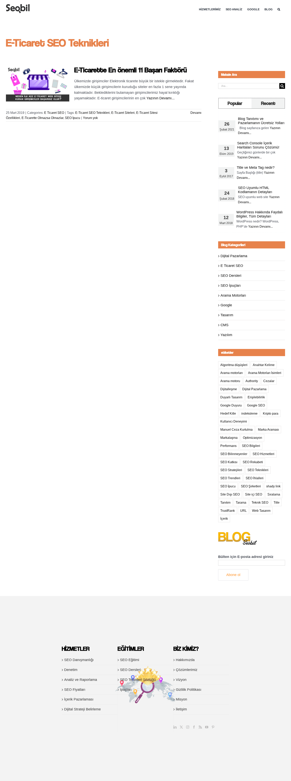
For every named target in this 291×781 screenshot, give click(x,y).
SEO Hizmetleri (263, 454)
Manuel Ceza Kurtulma (236, 429)
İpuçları (126, 690)
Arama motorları (231, 373)
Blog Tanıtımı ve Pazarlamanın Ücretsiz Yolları (261, 121)
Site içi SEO (253, 494)
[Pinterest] (213, 727)
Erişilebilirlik (256, 397)
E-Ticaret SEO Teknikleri (92, 112)
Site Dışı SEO (230, 494)
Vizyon (181, 680)
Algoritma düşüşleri (233, 365)
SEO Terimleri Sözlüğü (138, 680)
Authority (251, 381)
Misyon (181, 699)
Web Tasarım (261, 510)
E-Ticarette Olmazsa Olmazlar (42, 118)
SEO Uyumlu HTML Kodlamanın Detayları (255, 190)
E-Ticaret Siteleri (123, 112)
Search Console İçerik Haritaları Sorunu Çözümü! (258, 145)
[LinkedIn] (175, 727)
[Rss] (200, 727)
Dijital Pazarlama (234, 256)
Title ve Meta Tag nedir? (256, 168)
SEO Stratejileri (231, 470)
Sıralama (273, 494)
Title (277, 502)
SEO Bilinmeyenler (233, 454)
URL (243, 510)
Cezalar (268, 381)
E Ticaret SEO (54, 112)
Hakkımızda (185, 660)
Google (226, 305)
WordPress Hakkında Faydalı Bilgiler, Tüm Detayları (259, 214)
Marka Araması (268, 429)
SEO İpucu (72, 118)
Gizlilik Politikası (188, 690)
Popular (235, 103)
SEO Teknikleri (257, 470)
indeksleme (249, 413)
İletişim (181, 709)
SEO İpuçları (231, 285)
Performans (228, 446)
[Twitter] (181, 727)
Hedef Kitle (228, 413)
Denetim (70, 670)
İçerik (224, 518)
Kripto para (270, 413)
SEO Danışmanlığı (79, 660)
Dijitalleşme (228, 389)
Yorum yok (90, 118)
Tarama (241, 502)
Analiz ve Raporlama (80, 680)
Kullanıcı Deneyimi (233, 421)
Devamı (195, 112)
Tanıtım (225, 502)
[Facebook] (194, 727)
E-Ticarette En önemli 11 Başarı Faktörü (130, 69)
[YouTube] (206, 727)
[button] (279, 9)
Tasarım (227, 315)
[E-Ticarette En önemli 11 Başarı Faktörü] (37, 84)
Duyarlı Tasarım (231, 397)
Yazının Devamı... (160, 98)
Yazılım (226, 335)
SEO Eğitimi (129, 660)
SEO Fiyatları (74, 690)
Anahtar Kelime (264, 365)
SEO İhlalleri (254, 478)
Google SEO (256, 405)
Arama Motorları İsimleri (264, 373)
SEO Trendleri (230, 478)
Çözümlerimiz (186, 670)
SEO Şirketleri (251, 486)
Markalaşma (229, 437)
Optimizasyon (252, 437)
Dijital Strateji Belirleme (82, 709)
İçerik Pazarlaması (78, 699)
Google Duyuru (231, 405)
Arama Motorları (233, 295)
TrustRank (227, 510)
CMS (224, 325)
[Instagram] (187, 727)
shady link (273, 486)
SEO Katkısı (228, 462)
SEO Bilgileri (251, 446)
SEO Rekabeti (253, 462)
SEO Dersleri (231, 276)
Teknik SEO (260, 502)
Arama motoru (230, 381)
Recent (268, 103)
